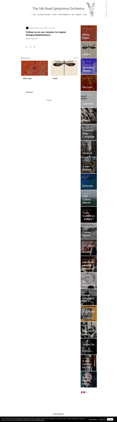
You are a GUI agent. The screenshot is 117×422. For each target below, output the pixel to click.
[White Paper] (34, 68)
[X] (87, 392)
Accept (110, 419)
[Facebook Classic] (84, 392)
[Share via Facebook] (26, 47)
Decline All (102, 419)
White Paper (27, 79)
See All (76, 57)
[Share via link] (34, 47)
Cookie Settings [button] (93, 419)
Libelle (55, 79)
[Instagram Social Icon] (82, 392)
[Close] (115, 419)
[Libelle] (64, 68)
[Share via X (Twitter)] (30, 47)
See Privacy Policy (39, 420)
